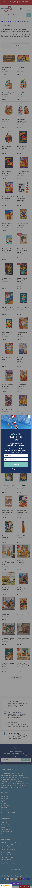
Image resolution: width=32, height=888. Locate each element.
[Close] (29, 416)
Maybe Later (16, 469)
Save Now (16, 464)
